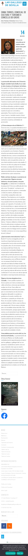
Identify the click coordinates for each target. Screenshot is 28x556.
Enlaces (3, 440)
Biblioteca (3, 436)
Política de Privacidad (6, 487)
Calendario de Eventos (7, 442)
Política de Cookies (6, 484)
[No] (26, 550)
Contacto (3, 445)
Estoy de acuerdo (10, 553)
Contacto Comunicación (7, 447)
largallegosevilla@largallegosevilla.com (11, 504)
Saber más (20, 553)
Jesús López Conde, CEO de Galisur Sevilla (12, 471)
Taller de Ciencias (5, 452)
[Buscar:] (9, 373)
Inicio (2, 21)
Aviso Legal (4, 490)
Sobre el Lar (4, 433)
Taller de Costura (5, 456)
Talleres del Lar (5, 449)
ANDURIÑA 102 (5, 464)
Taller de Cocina (5, 454)
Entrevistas (12, 21)
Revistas (6, 21)
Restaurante (4, 438)
